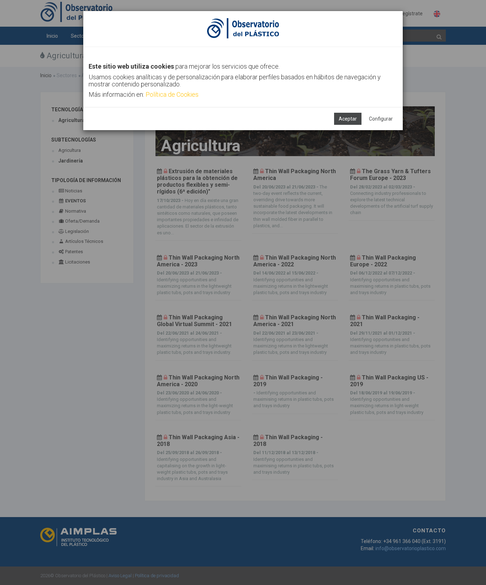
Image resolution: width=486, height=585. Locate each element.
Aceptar (348, 119)
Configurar (381, 119)
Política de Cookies (172, 94)
